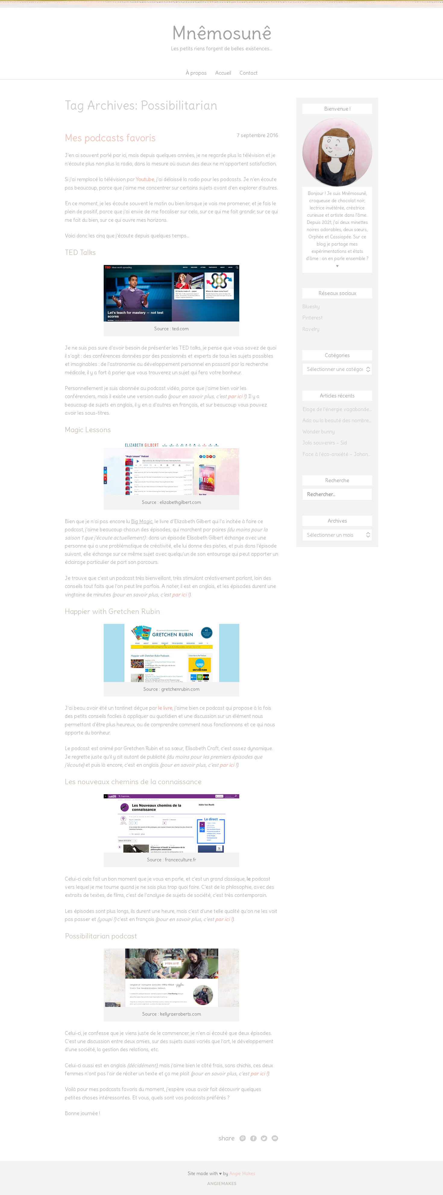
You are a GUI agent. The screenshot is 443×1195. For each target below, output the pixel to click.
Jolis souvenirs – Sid (324, 442)
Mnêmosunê (222, 33)
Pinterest (312, 317)
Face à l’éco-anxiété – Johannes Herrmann (337, 454)
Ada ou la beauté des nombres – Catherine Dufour (337, 420)
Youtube (145, 179)
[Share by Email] (275, 1138)
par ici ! (236, 396)
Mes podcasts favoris (110, 138)
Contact (249, 73)
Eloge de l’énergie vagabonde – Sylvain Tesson (337, 409)
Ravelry (310, 329)
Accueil (223, 73)
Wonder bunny (318, 431)
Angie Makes (242, 1173)
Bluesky (311, 306)
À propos (196, 73)
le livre (165, 708)
